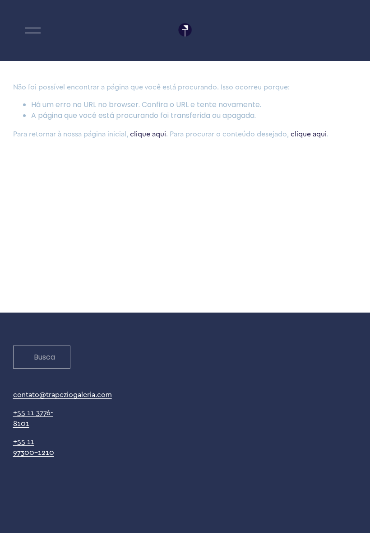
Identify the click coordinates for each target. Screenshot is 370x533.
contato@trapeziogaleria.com (62, 394)
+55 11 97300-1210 (33, 446)
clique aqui (148, 134)
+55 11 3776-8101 (33, 417)
